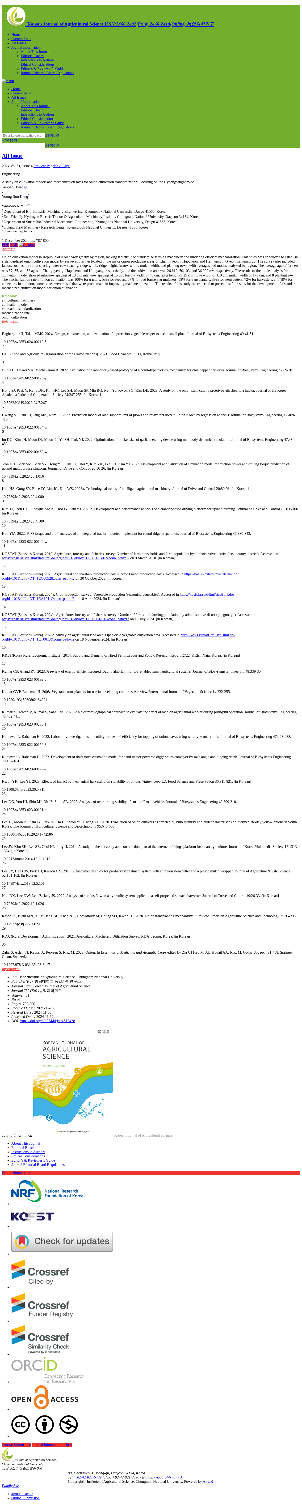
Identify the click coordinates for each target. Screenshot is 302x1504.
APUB (208, 1481)
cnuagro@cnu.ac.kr (169, 1477)
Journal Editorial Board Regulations (47, 73)
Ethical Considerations (37, 64)
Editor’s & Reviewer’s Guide (42, 69)
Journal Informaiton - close (52, 1445)
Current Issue (21, 39)
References (10, 321)
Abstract (8, 249)
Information (11, 969)
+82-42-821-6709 (88, 1477)
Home (16, 35)
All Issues (18, 43)
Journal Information (26, 47)
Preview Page (44, 166)
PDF (5, 245)
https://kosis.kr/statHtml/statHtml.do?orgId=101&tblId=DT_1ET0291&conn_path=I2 (65, 619)
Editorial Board (32, 56)
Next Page (62, 166)
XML (14, 245)
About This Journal (35, 52)
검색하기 (53, 135)
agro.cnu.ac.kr (22, 1494)
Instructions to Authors (38, 60)
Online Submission (16, 1173)
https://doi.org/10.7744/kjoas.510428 (47, 1021)
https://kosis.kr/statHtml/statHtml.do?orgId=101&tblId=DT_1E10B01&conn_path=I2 (65, 558)
